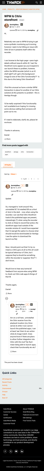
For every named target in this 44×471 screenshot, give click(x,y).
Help (3, 395)
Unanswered (22, 388)
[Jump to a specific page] (38, 179)
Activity (4, 385)
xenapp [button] (16, 152)
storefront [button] (8, 152)
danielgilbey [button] (14, 24)
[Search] (37, 2)
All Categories (7, 379)
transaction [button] (30, 152)
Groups (4, 391)
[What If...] (21, 25)
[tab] (8, 165)
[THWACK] (15, 2)
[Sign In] (41, 2)
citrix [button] (22, 152)
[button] (6, 25)
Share (7, 139)
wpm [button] (6, 154)
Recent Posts (7, 382)
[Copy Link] (37, 30)
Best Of (4, 398)
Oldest (13, 174)
